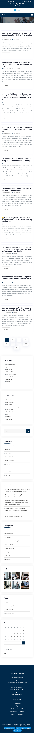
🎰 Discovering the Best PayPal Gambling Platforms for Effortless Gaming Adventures (17, 220)
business (8, 400)
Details (6, 54)
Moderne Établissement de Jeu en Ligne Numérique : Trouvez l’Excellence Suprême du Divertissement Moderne (17, 97)
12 (11, 637)
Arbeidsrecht (17, 703)
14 (17, 637)
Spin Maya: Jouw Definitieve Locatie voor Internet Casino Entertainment (16, 309)
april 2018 (9, 379)
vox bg (8, 414)
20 (26, 344)
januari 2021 (9, 377)
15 (20, 637)
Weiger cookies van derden (23, 728)
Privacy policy (17, 730)
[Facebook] (15, 6)
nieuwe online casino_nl (13, 407)
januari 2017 (9, 381)
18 (8, 640)
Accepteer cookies (9, 728)
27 (14, 643)
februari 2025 (10, 372)
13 (14, 637)
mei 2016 (8, 384)
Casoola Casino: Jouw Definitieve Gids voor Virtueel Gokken (16, 189)
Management (10, 402)
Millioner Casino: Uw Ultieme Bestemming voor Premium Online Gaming (16, 160)
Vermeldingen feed (10, 606)
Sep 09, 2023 (10, 409)
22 (20, 640)
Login (6, 602)
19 (11, 640)
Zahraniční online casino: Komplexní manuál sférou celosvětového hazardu (16, 279)
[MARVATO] (17, 10)
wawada (8, 416)
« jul (5, 653)
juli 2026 (8, 367)
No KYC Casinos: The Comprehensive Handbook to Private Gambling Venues (17, 129)
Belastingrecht (17, 706)
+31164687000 (27, 2)
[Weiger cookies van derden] (32, 727)
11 (8, 637)
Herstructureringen (17, 714)
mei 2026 (9, 369)
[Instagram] (19, 6)
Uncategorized (10, 412)
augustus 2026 (10, 364)
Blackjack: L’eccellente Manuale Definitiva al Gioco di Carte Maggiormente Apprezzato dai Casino (16, 249)
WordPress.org (9, 613)
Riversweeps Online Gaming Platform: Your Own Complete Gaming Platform (17, 64)
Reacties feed (9, 609)
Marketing (9, 404)
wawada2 (9, 419)
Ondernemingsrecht (17, 709)
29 (20, 643)
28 (17, 643)
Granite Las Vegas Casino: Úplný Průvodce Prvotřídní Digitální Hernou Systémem (17, 35)
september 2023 (11, 374)
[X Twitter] (17, 6)
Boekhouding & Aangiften (17, 711)
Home (11, 20)
